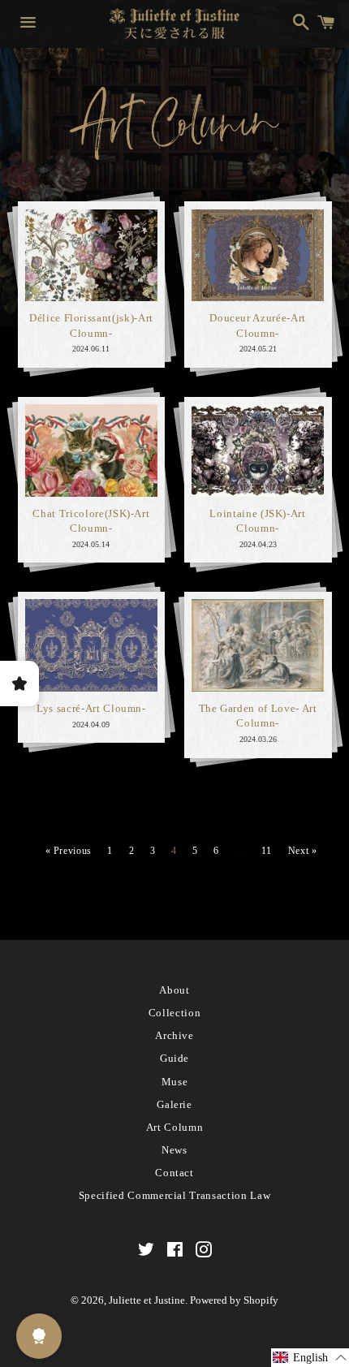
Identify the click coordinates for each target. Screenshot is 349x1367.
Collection (175, 1013)
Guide (174, 1058)
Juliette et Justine (147, 1300)
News (174, 1150)
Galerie (174, 1104)
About (174, 990)
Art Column (175, 1127)
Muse (175, 1082)
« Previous (68, 851)
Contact (174, 1172)
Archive (174, 1035)
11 (266, 851)
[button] (310, 1357)
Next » (302, 851)
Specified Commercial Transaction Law (174, 1195)
